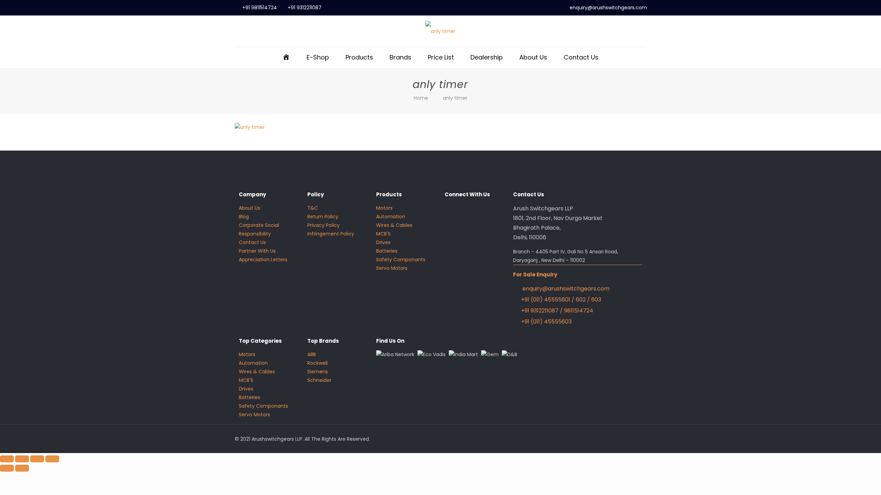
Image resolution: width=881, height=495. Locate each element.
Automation (390, 216)
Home (421, 98)
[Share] (37, 458)
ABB (311, 354)
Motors (384, 208)
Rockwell (317, 363)
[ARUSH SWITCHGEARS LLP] (440, 31)
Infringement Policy (330, 233)
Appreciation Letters (263, 259)
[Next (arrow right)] (22, 468)
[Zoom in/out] (7, 458)
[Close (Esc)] (52, 458)
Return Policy (322, 216)
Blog (244, 216)
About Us (249, 208)
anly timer (455, 98)
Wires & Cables (394, 225)
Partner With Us (257, 251)
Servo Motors (391, 268)
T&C (312, 208)
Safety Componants (400, 259)
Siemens (317, 371)
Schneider (319, 380)
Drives (383, 242)
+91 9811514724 (259, 7)
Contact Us (252, 242)
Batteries (386, 251)
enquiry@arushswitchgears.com (608, 7)
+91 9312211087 (304, 7)
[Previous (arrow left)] (7, 468)
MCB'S (383, 233)
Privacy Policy (323, 225)
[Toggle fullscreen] (22, 458)
